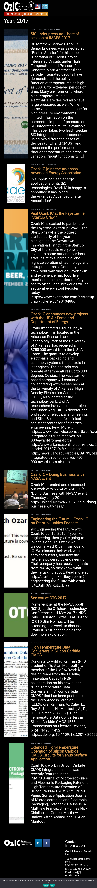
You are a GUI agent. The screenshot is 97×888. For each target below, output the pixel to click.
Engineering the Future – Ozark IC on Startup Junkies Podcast (59, 521)
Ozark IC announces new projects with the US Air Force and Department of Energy (59, 318)
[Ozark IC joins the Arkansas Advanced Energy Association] (16, 183)
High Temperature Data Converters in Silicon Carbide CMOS (55, 651)
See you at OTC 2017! (49, 598)
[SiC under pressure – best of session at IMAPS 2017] (16, 93)
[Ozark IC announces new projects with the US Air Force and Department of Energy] (16, 386)
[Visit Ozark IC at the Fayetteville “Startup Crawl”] (16, 256)
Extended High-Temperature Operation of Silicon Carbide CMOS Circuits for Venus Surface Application (59, 753)
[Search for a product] (88, 8)
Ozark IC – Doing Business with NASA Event (57, 476)
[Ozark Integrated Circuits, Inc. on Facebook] (46, 843)
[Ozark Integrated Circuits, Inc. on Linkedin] (38, 843)
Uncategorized (51, 164)
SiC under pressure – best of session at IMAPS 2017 (55, 36)
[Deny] (95, 883)
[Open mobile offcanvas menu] (92, 7)
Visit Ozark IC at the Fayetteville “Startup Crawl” (58, 215)
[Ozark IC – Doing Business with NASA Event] (16, 489)
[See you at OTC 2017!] (16, 615)
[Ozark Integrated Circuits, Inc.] (26, 7)
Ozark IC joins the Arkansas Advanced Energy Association (56, 171)
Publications (48, 29)
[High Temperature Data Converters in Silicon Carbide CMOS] (16, 689)
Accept (46, 885)
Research (57, 29)
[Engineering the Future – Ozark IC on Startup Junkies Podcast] (16, 551)
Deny (52, 885)
